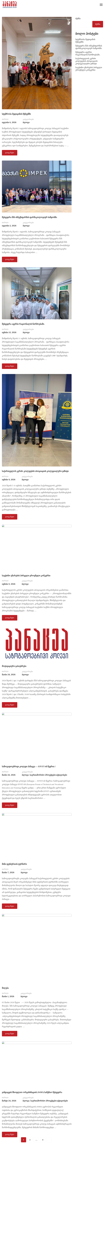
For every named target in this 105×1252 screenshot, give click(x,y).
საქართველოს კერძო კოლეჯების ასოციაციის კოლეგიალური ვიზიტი (35, 471)
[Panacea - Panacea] (9, 5)
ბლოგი (26, 122)
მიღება (5, 988)
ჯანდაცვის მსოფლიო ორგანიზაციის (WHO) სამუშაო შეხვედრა (32, 1092)
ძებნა (78, 18)
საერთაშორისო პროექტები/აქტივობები (48, 775)
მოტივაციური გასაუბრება (14, 666)
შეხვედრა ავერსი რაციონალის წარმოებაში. (23, 324)
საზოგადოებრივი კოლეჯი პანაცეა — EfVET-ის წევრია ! (29, 766)
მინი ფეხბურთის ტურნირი (14, 864)
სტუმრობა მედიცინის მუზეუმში (16, 114)
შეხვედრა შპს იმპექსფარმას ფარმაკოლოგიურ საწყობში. (29, 217)
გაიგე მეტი (9, 152)
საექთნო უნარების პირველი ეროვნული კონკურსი (26, 575)
